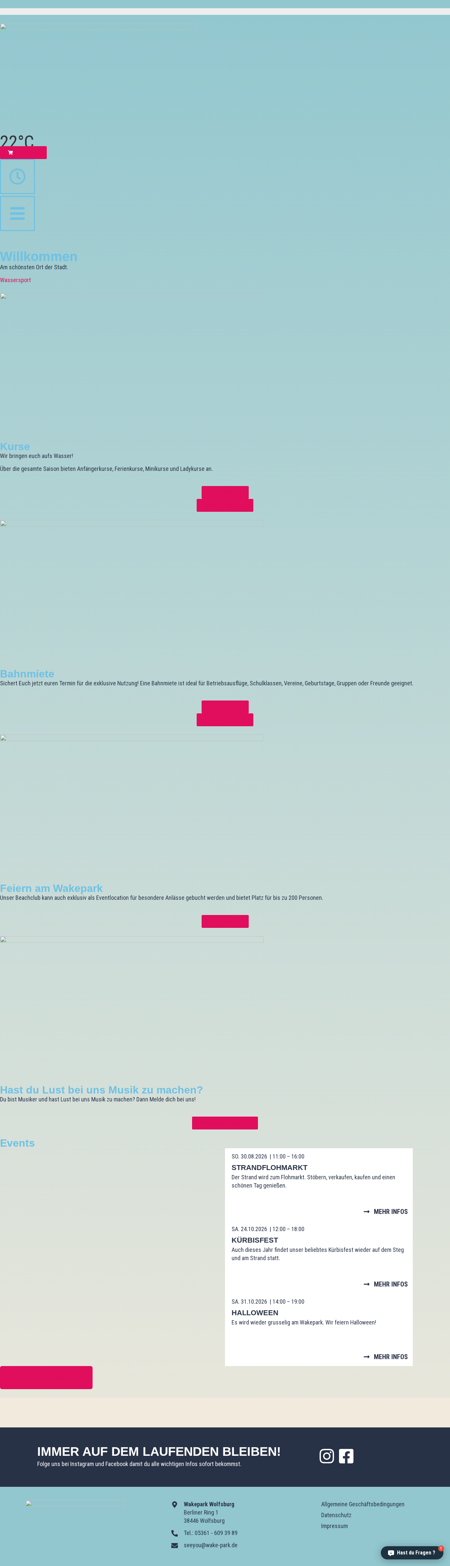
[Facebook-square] (346, 1456)
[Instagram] (327, 1456)
